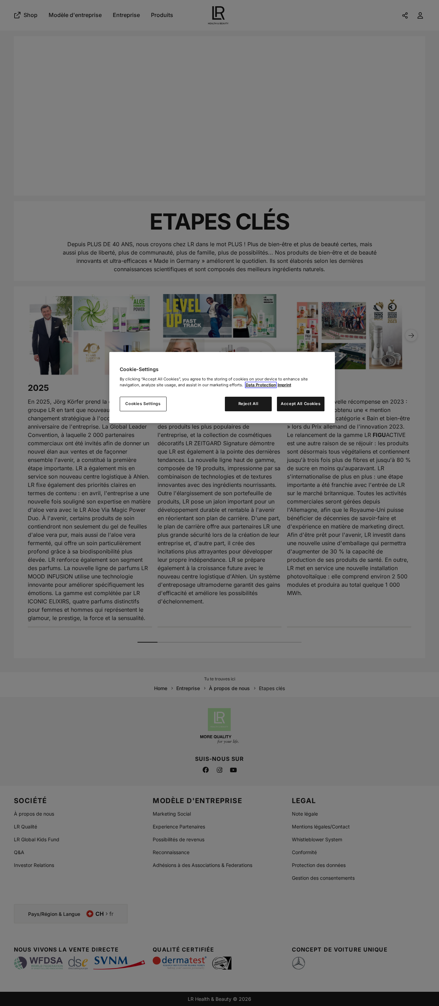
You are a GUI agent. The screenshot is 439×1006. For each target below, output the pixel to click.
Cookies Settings (142, 403)
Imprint (284, 384)
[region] (222, 387)
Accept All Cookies (300, 403)
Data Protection (261, 384)
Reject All (248, 403)
